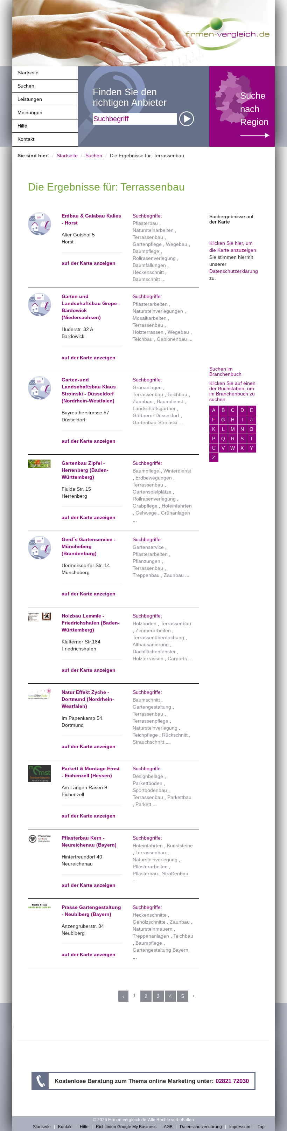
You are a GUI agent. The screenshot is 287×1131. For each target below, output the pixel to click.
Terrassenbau (148, 237)
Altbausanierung (151, 644)
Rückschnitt (175, 735)
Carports (177, 658)
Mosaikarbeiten (150, 318)
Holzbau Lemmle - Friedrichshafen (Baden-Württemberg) (91, 623)
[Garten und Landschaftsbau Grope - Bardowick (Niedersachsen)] (39, 304)
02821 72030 (232, 1081)
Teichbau (143, 339)
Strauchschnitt (148, 742)
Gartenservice (148, 547)
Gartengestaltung (152, 707)
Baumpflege (146, 251)
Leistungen (30, 99)
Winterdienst (177, 471)
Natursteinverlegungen (158, 311)
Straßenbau (175, 873)
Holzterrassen (148, 332)
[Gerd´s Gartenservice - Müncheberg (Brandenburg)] (39, 547)
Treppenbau (146, 575)
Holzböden (144, 623)
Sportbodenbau (150, 790)
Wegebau (176, 244)
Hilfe (22, 126)
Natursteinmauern (153, 929)
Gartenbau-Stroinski (155, 422)
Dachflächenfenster (154, 651)
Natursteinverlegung (155, 728)
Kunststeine (180, 845)
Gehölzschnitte (149, 922)
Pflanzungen (146, 561)
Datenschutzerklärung (233, 271)
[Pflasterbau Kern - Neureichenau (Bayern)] (39, 838)
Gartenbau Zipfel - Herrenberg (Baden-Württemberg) (85, 470)
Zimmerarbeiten (153, 630)
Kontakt (26, 139)
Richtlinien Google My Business (126, 1127)
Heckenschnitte (150, 915)
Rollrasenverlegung (154, 258)
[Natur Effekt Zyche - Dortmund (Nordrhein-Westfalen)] (39, 694)
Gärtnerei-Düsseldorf (156, 415)
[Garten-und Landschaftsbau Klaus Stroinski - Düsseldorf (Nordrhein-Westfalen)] (39, 387)
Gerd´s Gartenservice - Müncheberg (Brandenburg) (88, 546)
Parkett (143, 804)
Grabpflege (145, 506)
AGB (168, 1127)
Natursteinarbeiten (153, 230)
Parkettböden (147, 783)
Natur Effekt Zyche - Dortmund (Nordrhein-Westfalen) (88, 699)
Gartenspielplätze (152, 492)
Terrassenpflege (150, 721)
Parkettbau (179, 797)
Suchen (26, 86)
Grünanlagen (147, 387)
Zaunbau (143, 401)
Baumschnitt (146, 279)
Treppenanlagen (151, 936)
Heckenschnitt (148, 272)
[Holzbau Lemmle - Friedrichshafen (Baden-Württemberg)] (39, 617)
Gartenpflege (147, 244)
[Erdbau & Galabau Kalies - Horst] (39, 223)
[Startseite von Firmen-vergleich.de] (228, 33)
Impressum (239, 1127)
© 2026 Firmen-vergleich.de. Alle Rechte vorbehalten (143, 1119)
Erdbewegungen (153, 478)
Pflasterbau (145, 223)
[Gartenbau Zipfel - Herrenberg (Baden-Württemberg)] (39, 464)
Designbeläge (148, 776)
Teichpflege (145, 735)
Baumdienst (170, 401)
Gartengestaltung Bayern (160, 950)
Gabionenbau (172, 339)
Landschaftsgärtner (154, 408)
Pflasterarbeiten (150, 304)
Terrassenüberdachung (158, 637)
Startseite (28, 72)
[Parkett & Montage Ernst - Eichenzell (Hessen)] (39, 773)
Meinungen (30, 112)
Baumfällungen (149, 265)
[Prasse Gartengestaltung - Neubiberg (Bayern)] (39, 906)
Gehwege (146, 513)
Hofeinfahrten (177, 506)
